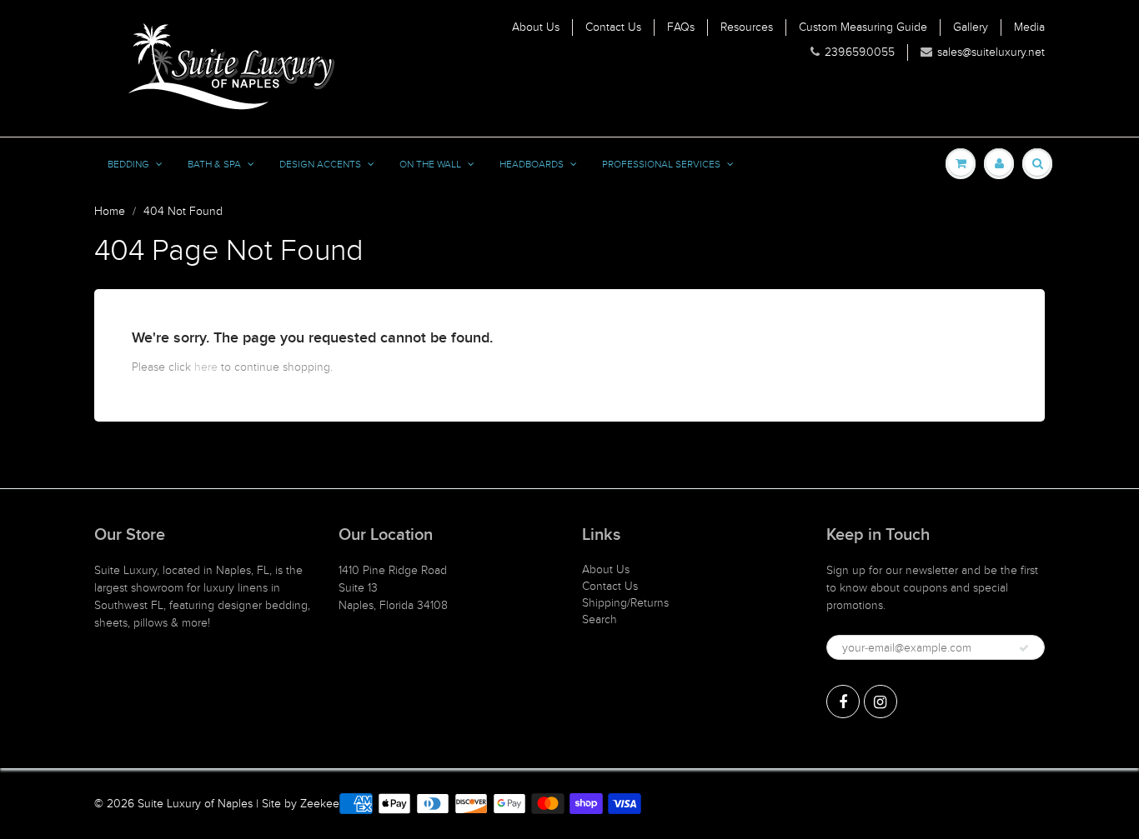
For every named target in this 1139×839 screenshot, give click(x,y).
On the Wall (430, 164)
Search (599, 619)
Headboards (531, 164)
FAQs (681, 27)
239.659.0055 (860, 52)
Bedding (128, 164)
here (206, 367)
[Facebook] (843, 701)
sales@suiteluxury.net (991, 52)
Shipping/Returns (625, 603)
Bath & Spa (214, 164)
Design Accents (320, 164)
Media (1029, 27)
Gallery (970, 27)
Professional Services (661, 164)
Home (109, 211)
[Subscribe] (1024, 648)
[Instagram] (880, 701)
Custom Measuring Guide (863, 27)
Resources (746, 27)
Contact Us (613, 27)
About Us (535, 27)
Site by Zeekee (300, 804)
